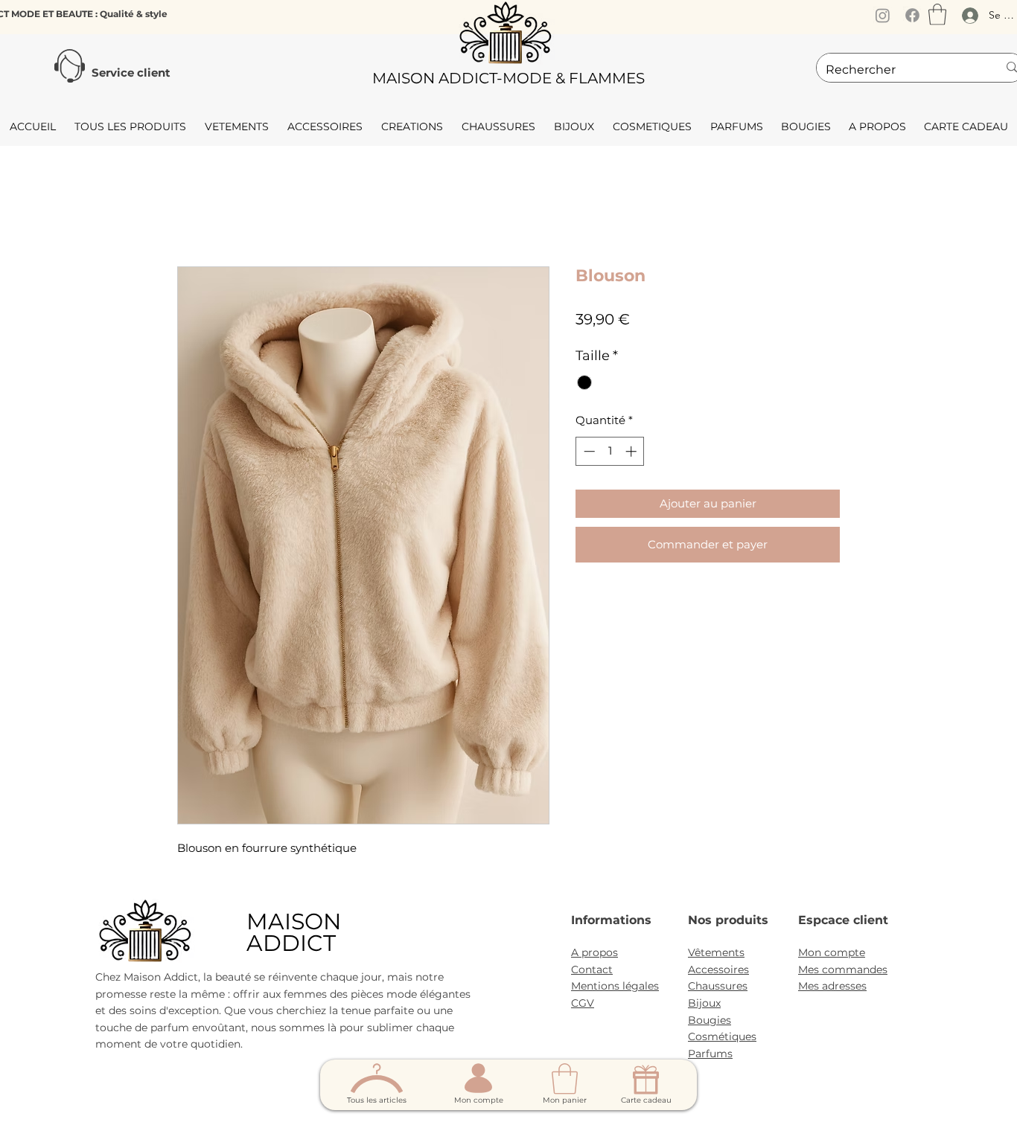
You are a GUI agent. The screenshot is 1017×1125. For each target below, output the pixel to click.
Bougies (709, 1020)
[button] (937, 14)
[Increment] (632, 451)
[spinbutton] (610, 451)
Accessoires (718, 969)
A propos (594, 952)
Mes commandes (842, 969)
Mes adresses (832, 986)
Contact (592, 969)
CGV (582, 1003)
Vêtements (716, 952)
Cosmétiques (722, 1036)
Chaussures (717, 986)
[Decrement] (588, 451)
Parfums (710, 1053)
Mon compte (831, 952)
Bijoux (704, 1003)
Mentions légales (615, 986)
